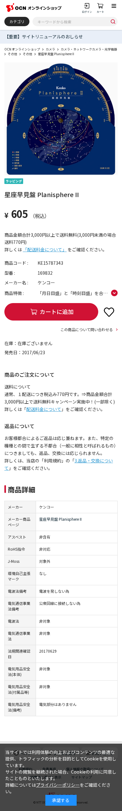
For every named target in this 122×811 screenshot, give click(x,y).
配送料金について (43, 409)
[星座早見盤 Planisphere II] (61, 118)
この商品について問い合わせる (86, 329)
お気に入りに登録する (109, 312)
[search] (113, 21)
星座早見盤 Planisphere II (60, 519)
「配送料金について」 (45, 249)
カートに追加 (57, 311)
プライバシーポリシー (58, 785)
